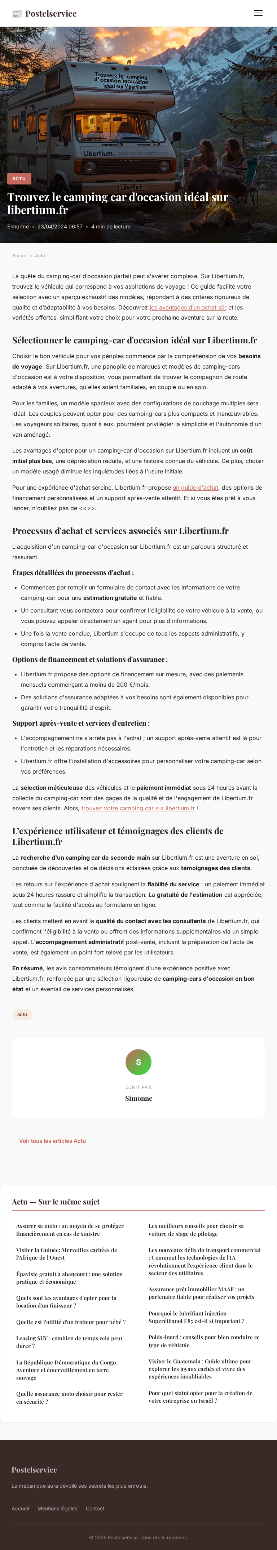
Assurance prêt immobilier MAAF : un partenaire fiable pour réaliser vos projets (201, 1293)
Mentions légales (57, 1508)
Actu (19, 178)
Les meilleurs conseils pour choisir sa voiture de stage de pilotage (196, 1229)
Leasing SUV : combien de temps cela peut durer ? (69, 1342)
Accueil (20, 255)
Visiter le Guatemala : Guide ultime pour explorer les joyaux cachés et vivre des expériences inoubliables (200, 1369)
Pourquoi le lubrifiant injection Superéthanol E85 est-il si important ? (196, 1317)
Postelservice (44, 13)
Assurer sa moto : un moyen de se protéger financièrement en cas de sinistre (70, 1229)
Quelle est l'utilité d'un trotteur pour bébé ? (71, 1322)
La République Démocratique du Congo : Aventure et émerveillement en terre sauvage (67, 1370)
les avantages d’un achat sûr (188, 307)
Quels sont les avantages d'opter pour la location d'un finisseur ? (66, 1301)
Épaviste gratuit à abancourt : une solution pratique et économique (69, 1277)
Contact (95, 1508)
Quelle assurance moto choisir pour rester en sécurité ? (69, 1397)
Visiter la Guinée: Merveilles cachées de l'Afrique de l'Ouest (66, 1253)
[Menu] (258, 13)
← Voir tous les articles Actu (49, 1140)
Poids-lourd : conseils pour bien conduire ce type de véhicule (204, 1340)
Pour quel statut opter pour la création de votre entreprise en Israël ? (200, 1396)
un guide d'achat (195, 487)
